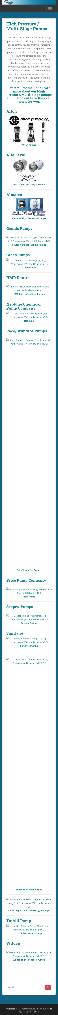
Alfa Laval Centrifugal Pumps (29, 184)
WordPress (34, 1012)
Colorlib (48, 1008)
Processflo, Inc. (12, 1008)
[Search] (48, 987)
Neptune (29, 320)
